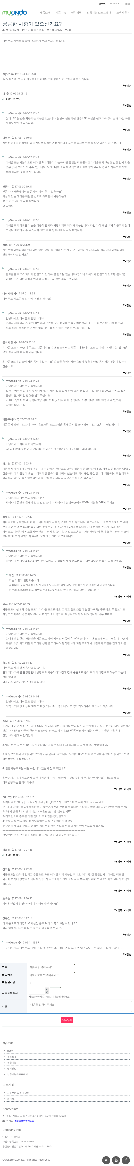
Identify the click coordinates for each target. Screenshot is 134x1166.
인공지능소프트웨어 (17, 1074)
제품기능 (61, 12)
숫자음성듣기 (47, 989)
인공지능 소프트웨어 (99, 12)
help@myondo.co (24, 1120)
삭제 (129, 596)
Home (10, 1050)
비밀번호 (7, 975)
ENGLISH (114, 3)
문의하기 (11, 1098)
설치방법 (76, 12)
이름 (4, 967)
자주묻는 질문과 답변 (18, 1092)
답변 (129, 85)
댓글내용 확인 (13, 98)
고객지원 (121, 12)
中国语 (126, 3)
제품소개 (45, 12)
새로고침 (47, 992)
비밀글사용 (8, 982)
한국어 (102, 3)
